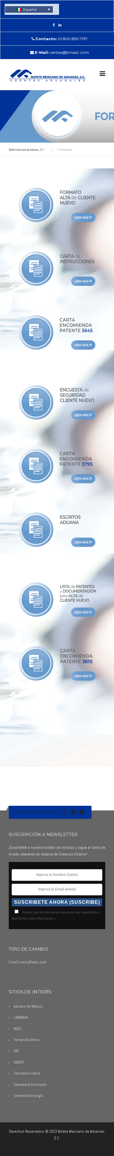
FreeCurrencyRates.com (27, 962)
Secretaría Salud (27, 1073)
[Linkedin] (73, 812)
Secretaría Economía (30, 1084)
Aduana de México (28, 1006)
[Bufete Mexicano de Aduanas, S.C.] (47, 75)
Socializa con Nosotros (36, 812)
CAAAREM (21, 1017)
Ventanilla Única (26, 1039)
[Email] (81, 812)
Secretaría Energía (28, 1095)
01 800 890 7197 (72, 38)
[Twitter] (59, 25)
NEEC (18, 1028)
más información (41, 918)
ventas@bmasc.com (69, 52)
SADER (19, 1062)
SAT (16, 1050)
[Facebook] (54, 25)
